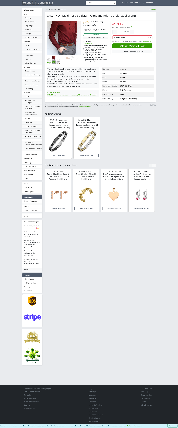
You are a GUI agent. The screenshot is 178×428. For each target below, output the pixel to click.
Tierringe (28, 33)
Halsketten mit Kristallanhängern (31, 114)
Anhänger (27, 67)
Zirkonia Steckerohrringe (33, 49)
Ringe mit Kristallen (31, 37)
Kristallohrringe (30, 63)
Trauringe (28, 18)
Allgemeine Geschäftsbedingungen (37, 388)
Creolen (27, 45)
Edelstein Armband (30, 155)
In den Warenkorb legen (133, 45)
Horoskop (27, 287)
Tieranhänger (29, 89)
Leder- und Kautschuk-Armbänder (32, 131)
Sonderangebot (29, 192)
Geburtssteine (28, 291)
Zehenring (27, 163)
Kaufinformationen (30, 211)
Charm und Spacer (30, 166)
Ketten (27, 97)
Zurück (153, 9)
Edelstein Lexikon (30, 283)
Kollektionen (28, 188)
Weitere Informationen (135, 426)
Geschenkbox (28, 174)
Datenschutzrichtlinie (32, 392)
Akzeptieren (172, 426)
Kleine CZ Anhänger (32, 85)
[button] (64, 38)
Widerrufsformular (31, 402)
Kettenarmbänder (31, 126)
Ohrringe (27, 41)
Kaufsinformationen (85, 107)
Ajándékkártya (146, 405)
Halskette (27, 93)
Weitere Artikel (29, 408)
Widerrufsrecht (30, 398)
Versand (26, 207)
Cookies (27, 405)
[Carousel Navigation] (152, 165)
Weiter (26, 270)
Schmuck (52, 9)
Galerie (26, 216)
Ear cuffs (28, 59)
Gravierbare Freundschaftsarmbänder (33, 144)
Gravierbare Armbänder (33, 136)
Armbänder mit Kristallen (33, 149)
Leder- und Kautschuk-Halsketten (32, 108)
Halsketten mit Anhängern (30, 101)
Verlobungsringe (30, 22)
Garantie (27, 395)
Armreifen (28, 123)
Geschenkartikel (29, 170)
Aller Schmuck (29, 10)
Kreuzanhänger (30, 71)
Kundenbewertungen (31, 222)
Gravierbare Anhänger (32, 81)
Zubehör (27, 178)
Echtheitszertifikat (53, 92)
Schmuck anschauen (58, 155)
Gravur (26, 184)
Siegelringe (29, 26)
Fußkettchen (28, 159)
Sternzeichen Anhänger (33, 75)
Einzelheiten (89, 43)
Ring (25, 14)
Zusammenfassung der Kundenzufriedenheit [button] (90, 25)
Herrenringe (29, 30)
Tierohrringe (29, 55)
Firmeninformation (30, 201)
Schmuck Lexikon (29, 279)
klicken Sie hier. (147, 41)
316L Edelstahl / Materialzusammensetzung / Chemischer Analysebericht (72, 95)
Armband (27, 119)
